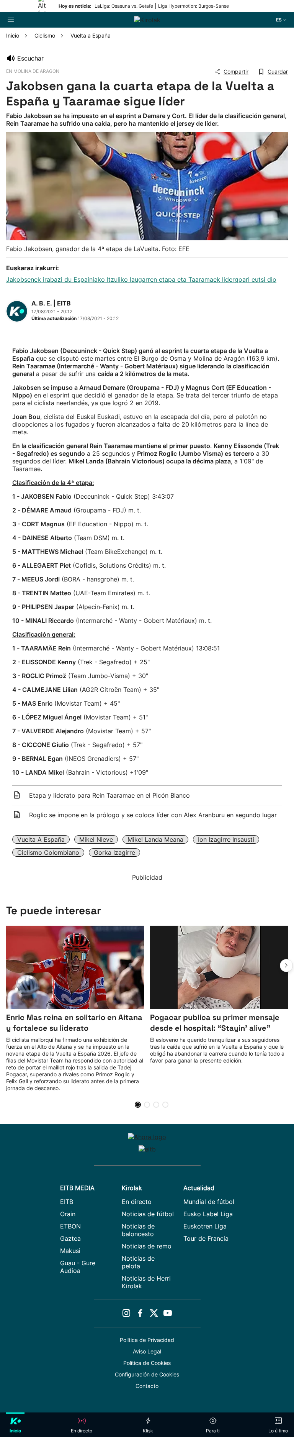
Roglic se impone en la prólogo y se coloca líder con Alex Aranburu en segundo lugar (153, 815)
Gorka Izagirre (114, 852)
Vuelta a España (41, 839)
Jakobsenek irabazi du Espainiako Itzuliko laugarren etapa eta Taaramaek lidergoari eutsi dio (141, 279)
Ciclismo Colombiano (48, 852)
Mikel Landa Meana (155, 839)
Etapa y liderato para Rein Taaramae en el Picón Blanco (109, 795)
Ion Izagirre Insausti (226, 839)
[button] (286, 965)
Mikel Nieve (96, 839)
